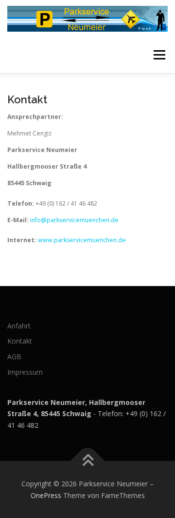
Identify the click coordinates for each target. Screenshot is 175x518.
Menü (159, 55)
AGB (14, 356)
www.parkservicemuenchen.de (82, 240)
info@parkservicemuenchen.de (74, 220)
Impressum (25, 372)
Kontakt (19, 340)
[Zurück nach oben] (87, 460)
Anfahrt (19, 325)
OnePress (46, 495)
